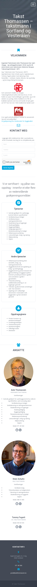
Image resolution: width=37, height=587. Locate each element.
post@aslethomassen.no (18, 573)
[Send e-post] (18, 372)
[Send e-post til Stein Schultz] (16, 503)
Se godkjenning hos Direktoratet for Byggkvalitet (17, 121)
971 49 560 (18, 565)
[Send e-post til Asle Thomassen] (16, 429)
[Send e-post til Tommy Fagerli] (16, 526)
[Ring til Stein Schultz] (20, 503)
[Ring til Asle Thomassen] (20, 429)
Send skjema (8, 168)
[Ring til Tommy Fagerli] (20, 526)
